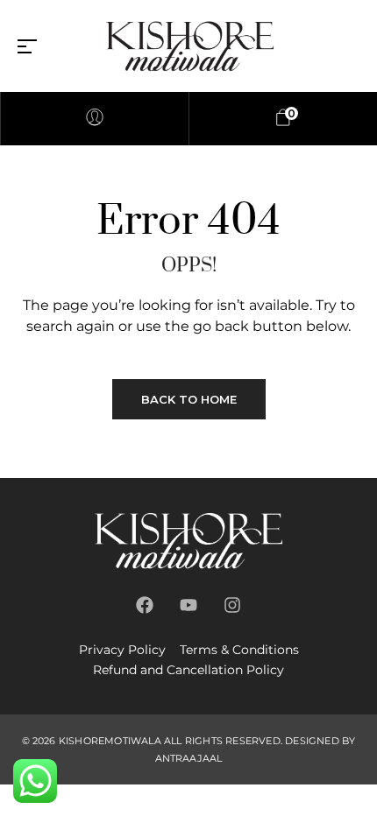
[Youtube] (188, 605)
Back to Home (189, 399)
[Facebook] (144, 605)
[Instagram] (232, 605)
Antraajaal (189, 758)
